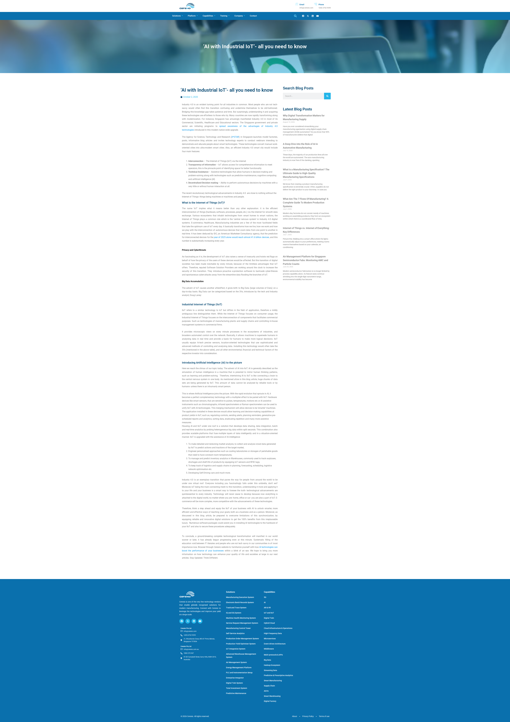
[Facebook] (303, 16)
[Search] (327, 96)
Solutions (176, 16)
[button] (295, 16)
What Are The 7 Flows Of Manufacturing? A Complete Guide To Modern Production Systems (305, 202)
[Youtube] (317, 16)
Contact (253, 16)
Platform (192, 16)
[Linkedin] (312, 16)
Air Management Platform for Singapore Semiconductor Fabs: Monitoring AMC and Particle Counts (305, 260)
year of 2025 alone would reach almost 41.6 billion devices (241, 237)
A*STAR (235, 137)
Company (238, 16)
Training (223, 16)
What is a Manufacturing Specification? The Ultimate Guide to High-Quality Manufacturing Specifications (306, 173)
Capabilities (208, 16)
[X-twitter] (308, 16)
